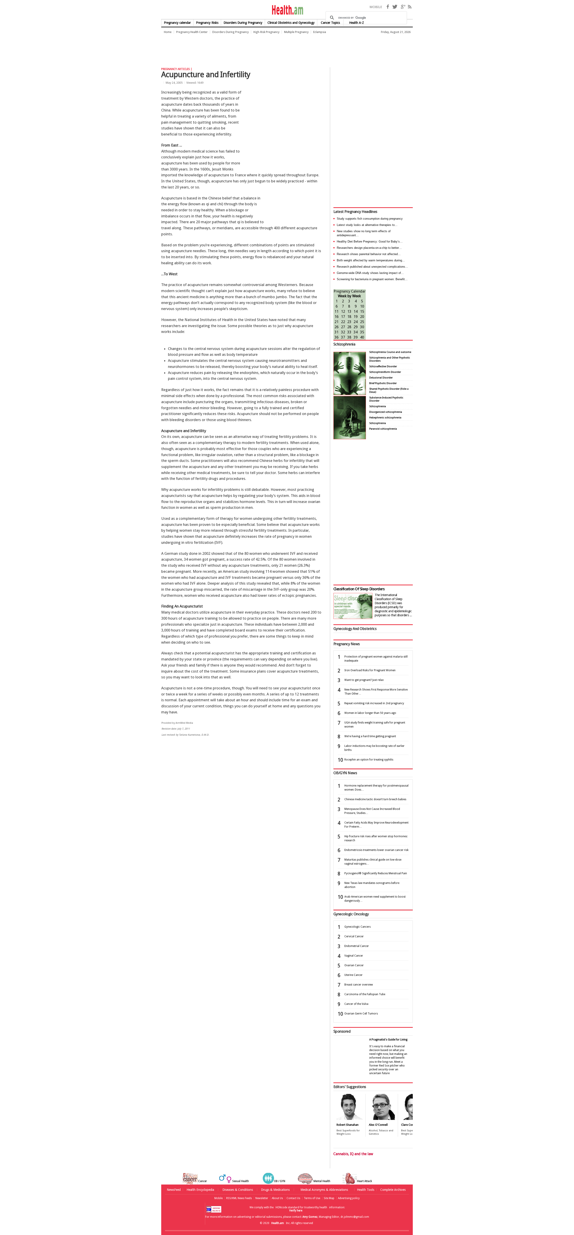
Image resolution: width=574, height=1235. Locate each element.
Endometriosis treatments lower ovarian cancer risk (376, 850)
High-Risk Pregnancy (266, 32)
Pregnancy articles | (176, 69)
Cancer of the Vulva (356, 1003)
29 (356, 327)
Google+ (403, 7)
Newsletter (261, 1198)
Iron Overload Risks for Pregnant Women (370, 670)
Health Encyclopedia (200, 1189)
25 (362, 322)
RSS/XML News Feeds (239, 1198)
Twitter (395, 7)
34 (356, 332)
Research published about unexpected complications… (372, 266)
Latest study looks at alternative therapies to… (367, 225)
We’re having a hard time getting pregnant (370, 736)
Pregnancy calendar (177, 22)
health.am (287, 10)
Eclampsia (319, 32)
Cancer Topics (330, 22)
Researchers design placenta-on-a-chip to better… (369, 247)
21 (337, 322)
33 (349, 332)
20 (362, 317)
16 (337, 317)
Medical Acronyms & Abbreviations (324, 1189)
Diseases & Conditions (237, 1189)
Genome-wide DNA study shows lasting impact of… (370, 273)
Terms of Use (312, 1198)
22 (343, 322)
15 (362, 311)
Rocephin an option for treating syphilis (368, 759)
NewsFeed (174, 1189)
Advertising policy (349, 1198)
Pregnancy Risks (207, 22)
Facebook (388, 7)
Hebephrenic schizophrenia (385, 417)
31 (337, 332)
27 (343, 327)
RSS (410, 7)
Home (168, 32)
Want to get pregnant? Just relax (364, 680)
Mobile (218, 1198)
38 (349, 337)
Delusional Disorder (381, 377)
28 (349, 327)
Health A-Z (356, 22)
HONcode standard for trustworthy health (301, 1207)
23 (349, 322)
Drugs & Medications (275, 1189)
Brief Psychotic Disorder (383, 383)
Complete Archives (393, 1189)
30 (362, 327)
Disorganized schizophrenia (385, 412)
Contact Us (293, 1198)
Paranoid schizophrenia (383, 428)
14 (356, 311)
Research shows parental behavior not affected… (369, 254)
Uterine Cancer (353, 975)
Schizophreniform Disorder (385, 372)
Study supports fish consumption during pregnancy (370, 218)
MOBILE (376, 7)
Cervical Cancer (354, 936)
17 (343, 317)
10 (362, 306)
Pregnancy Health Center (192, 32)
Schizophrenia (344, 344)
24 (356, 322)
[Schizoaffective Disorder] (349, 438)
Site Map (329, 1198)
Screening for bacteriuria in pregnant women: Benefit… (372, 279)
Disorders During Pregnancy (243, 22)
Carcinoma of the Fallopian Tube (364, 994)
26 (337, 327)
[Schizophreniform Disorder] (349, 394)
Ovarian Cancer (354, 965)
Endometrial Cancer (356, 946)
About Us (277, 1198)
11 (337, 311)
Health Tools (365, 1189)
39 (356, 337)
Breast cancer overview (358, 984)
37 (343, 337)
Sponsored (341, 1031)
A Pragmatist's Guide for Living (388, 1039)
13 (349, 311)
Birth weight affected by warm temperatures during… (371, 260)
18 (349, 317)
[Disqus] (244, 809)
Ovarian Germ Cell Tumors (361, 1013)
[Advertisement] (242, 48)
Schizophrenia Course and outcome (390, 352)
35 (362, 332)
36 (337, 337)
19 (356, 317)
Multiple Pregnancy (296, 32)
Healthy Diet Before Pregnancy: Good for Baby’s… (370, 241)
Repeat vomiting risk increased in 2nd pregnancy (374, 703)
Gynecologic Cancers (357, 926)
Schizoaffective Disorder (383, 366)
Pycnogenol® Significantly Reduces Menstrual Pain (375, 873)
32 (343, 332)
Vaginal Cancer (353, 955)
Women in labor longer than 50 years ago (370, 713)
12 (343, 311)
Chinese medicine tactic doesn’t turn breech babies (375, 799)
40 (362, 337)
